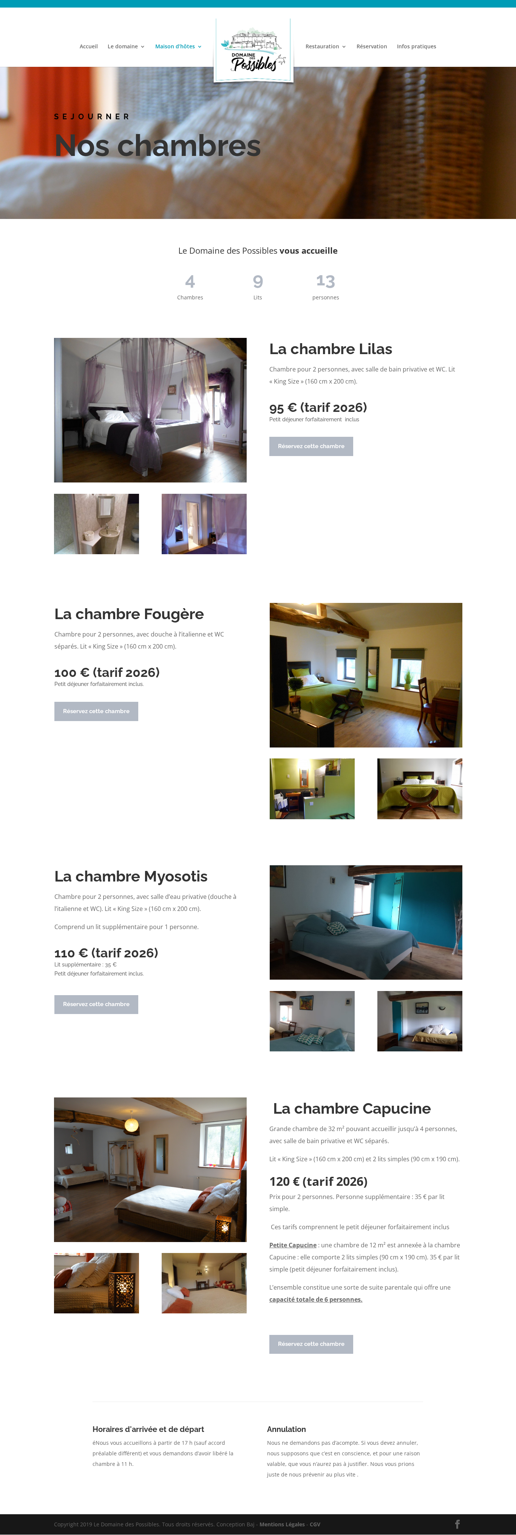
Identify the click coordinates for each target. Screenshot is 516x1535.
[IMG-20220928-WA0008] (419, 1049)
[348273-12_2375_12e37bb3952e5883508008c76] (204, 1311)
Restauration (322, 47)
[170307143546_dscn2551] (96, 552)
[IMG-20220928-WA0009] (312, 1049)
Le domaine (123, 47)
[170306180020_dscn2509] (312, 817)
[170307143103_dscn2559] (204, 552)
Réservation (372, 47)
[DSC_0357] (96, 1311)
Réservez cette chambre (311, 446)
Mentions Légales (282, 1524)
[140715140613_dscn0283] (419, 817)
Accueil (89, 47)
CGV (315, 1524)
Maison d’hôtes (175, 47)
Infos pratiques (416, 47)
